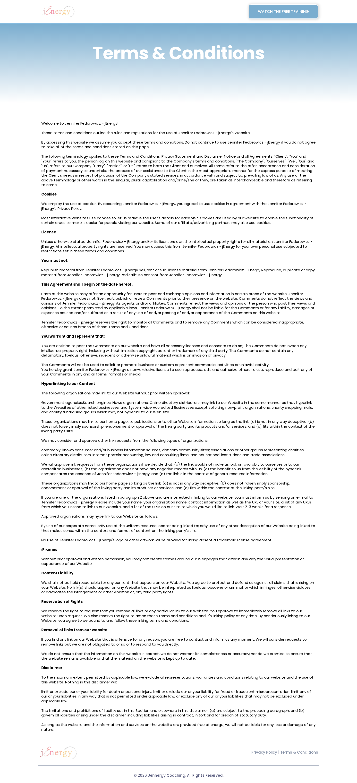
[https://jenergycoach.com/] (58, 752)
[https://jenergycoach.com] (58, 11)
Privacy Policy (264, 752)
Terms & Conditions (299, 752)
